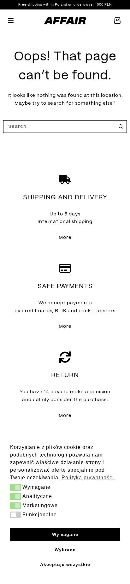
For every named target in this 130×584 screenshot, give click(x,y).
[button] (15, 487)
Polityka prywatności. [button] (88, 477)
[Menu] (11, 20)
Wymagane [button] (65, 534)
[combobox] (59, 126)
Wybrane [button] (65, 549)
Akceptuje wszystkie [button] (65, 564)
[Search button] (121, 127)
